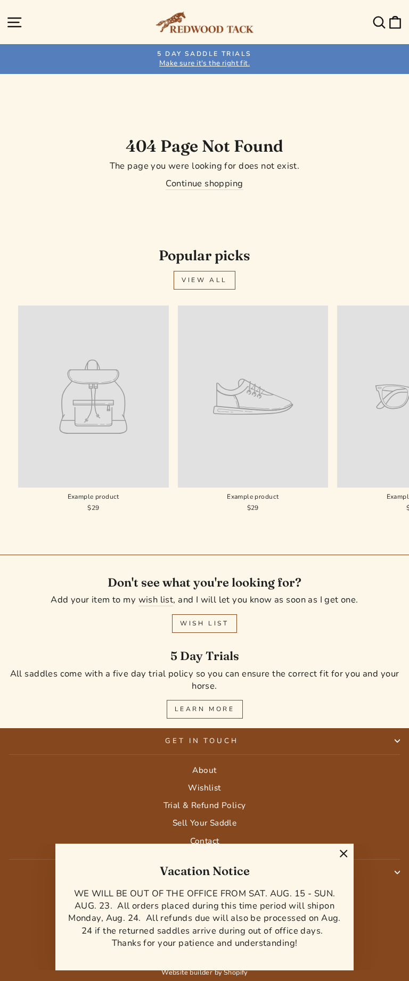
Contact (204, 841)
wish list (156, 599)
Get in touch (202, 741)
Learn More (205, 709)
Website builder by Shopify (204, 972)
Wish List (204, 623)
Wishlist (204, 787)
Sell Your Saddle (205, 823)
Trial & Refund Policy (204, 805)
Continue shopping (204, 183)
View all (204, 280)
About (204, 770)
